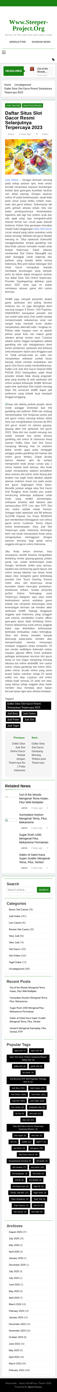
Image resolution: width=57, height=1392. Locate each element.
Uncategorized (32, 105)
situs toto (36, 1135)
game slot (36, 1066)
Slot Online (14, 955)
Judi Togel (13, 725)
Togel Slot (39, 1199)
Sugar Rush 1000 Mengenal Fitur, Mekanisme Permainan (33, 838)
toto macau (20, 1212)
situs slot (28, 1120)
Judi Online (13, 105)
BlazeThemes (35, 1387)
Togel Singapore (19, 1199)
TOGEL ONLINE (19, 1193)
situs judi (35, 1113)
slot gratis (42, 1161)
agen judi (20, 1051)
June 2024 (14, 1284)
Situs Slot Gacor (43, 229)
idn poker (28, 1072)
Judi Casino (37, 1088)
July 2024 (14, 1278)
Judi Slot (29, 719)
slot (13, 1142)
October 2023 (16, 1337)
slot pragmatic (19, 1174)
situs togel (20, 1135)
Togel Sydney (21, 1205)
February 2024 (16, 1311)
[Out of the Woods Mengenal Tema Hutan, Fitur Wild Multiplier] (32, 69)
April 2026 (14, 1251)
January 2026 (16, 1258)
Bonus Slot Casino (18, 909)
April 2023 (14, 1357)
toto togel (37, 1212)
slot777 (41, 1142)
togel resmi (40, 1193)
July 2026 (14, 1238)
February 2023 (16, 1370)
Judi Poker (13, 719)
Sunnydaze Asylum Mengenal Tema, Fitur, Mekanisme (33, 818)
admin (11, 134)
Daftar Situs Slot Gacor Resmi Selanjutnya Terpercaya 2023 (24, 705)
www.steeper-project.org (28, 25)
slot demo (19, 1148)
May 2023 (14, 1350)
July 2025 (14, 1271)
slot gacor (36, 1148)
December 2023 (17, 1324)
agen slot (36, 1051)
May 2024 (14, 1291)
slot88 (26, 1142)
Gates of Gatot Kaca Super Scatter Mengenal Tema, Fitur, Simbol (34, 858)
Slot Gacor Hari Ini (28, 1154)
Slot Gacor (14, 949)
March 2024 (15, 1304)
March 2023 (15, 1363)
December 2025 (17, 1264)
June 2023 (14, 1343)
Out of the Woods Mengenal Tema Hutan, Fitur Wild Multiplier (42, 70)
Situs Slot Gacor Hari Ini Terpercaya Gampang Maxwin (28, 1127)
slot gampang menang (20, 1161)
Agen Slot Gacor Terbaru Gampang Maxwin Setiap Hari (28, 1058)
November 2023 (17, 1330)
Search (43, 889)
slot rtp (19, 1180)
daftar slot (19, 1066)
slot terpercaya (20, 1186)
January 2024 (16, 1317)
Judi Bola (12, 713)
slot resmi (38, 1174)
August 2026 (15, 1232)
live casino (17, 1107)
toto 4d (38, 1205)
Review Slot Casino (19, 929)
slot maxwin (19, 1167)
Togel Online (15, 962)
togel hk (39, 1186)
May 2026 (14, 1245)
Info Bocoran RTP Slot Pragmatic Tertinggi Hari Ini (28, 1080)
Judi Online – (13, 180)
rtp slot (19, 1113)
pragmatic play (37, 1107)
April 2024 (14, 1297)
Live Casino (15, 922)
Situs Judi (14, 936)
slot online (37, 1167)
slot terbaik (35, 1180)
